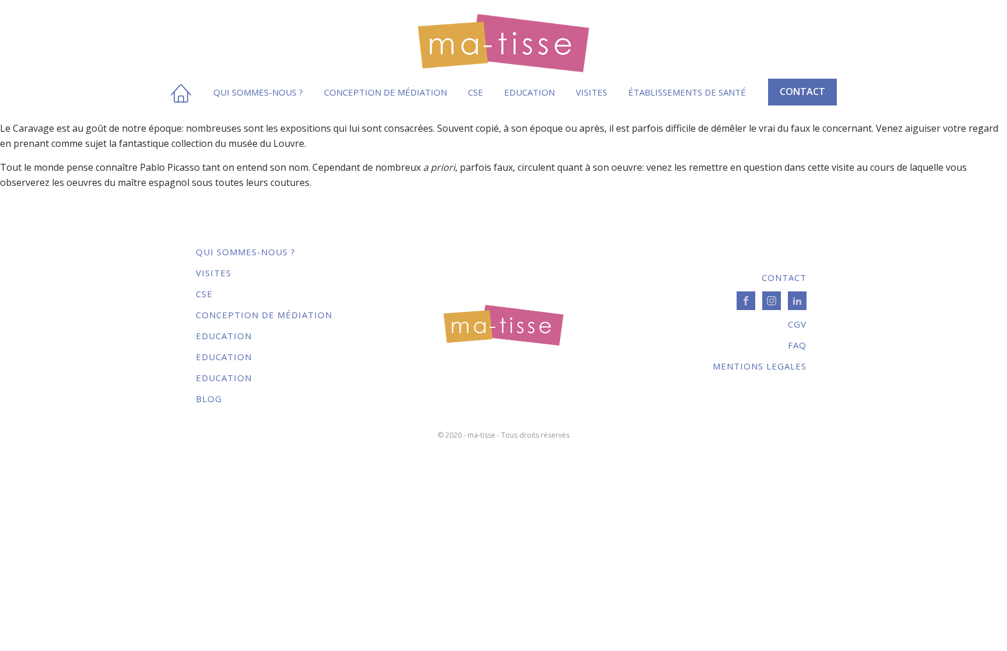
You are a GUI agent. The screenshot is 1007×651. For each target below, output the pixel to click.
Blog (209, 398)
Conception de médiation (385, 92)
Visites (591, 92)
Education (529, 92)
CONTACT (802, 91)
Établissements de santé (687, 92)
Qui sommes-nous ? (258, 92)
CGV (797, 324)
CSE (475, 92)
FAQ (797, 345)
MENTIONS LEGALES (760, 366)
